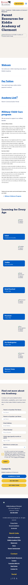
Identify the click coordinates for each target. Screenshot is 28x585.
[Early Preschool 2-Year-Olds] (22, 277)
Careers (14, 560)
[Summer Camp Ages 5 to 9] (22, 357)
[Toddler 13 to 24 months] (22, 249)
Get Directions (14, 485)
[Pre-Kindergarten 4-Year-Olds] (22, 331)
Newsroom (14, 543)
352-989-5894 (14, 481)
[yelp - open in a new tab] (14, 578)
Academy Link (10, 97)
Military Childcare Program (13, 196)
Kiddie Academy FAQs (14, 540)
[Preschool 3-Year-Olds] (22, 303)
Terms (16, 457)
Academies (8, 10)
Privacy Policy (14, 523)
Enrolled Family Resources (14, 558)
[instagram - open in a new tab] (16, 578)
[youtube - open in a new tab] (12, 578)
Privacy (22, 457)
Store (14, 545)
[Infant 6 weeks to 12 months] (22, 222)
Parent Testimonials (14, 548)
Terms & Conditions (14, 525)
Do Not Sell (14, 528)
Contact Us (14, 569)
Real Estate (14, 566)
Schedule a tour (14, 476)
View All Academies (14, 537)
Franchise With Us (14, 563)
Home (3, 10)
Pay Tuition (7, 81)
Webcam (6, 65)
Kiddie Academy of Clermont (19, 10)
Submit (5, 461)
